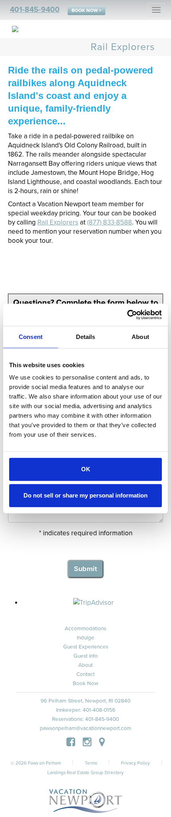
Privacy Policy (135, 763)
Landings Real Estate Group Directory (85, 772)
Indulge (85, 638)
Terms (91, 763)
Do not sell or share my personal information (85, 495)
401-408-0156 (99, 710)
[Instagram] (87, 743)
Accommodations (85, 628)
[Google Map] (102, 743)
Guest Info (86, 656)
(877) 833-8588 (109, 222)
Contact (85, 674)
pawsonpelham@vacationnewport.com (85, 728)
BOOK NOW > (86, 10)
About (85, 665)
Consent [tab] (31, 336)
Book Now (85, 683)
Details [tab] (85, 336)
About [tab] (140, 336)
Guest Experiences (85, 647)
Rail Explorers (57, 222)
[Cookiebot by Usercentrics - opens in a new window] (127, 315)
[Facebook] (70, 743)
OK (85, 469)
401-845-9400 (35, 9)
